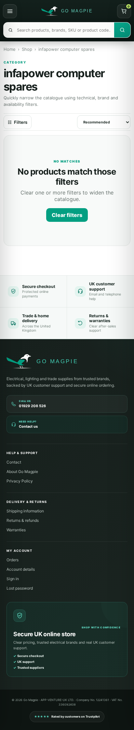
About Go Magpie (22, 471)
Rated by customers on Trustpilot (67, 716)
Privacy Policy (20, 481)
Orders (13, 559)
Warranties (16, 529)
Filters (17, 122)
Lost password (20, 588)
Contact (14, 462)
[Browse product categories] (10, 11)
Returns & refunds (23, 520)
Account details (21, 569)
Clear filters (67, 215)
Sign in (13, 578)
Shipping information (25, 510)
